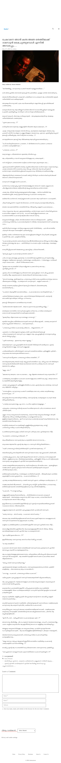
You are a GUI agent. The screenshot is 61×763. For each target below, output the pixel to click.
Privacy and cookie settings (9, 737)
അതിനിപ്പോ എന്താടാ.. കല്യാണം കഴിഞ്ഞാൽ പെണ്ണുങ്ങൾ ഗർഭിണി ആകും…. (28, 661)
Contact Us (46, 754)
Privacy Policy (21, 754)
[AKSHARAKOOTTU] (6, 29)
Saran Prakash (8, 659)
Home (13, 754)
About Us (38, 754)
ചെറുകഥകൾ (8, 656)
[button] (53, 29)
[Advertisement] (30, 12)
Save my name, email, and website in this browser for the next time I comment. (26, 709)
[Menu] (58, 29)
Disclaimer (30, 754)
